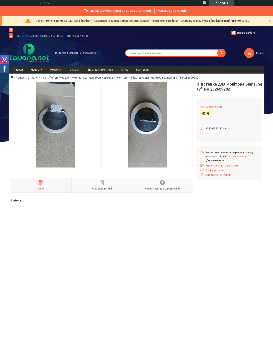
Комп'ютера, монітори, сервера (92, 77)
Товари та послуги (28, 77)
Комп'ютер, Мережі (56, 77)
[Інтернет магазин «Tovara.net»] (29, 53)
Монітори (122, 77)
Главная (18, 69)
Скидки (75, 69)
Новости (36, 69)
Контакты (142, 69)
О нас (124, 69)
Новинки (56, 69)
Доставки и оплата (100, 69)
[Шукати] (221, 53)
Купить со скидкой (172, 10)
